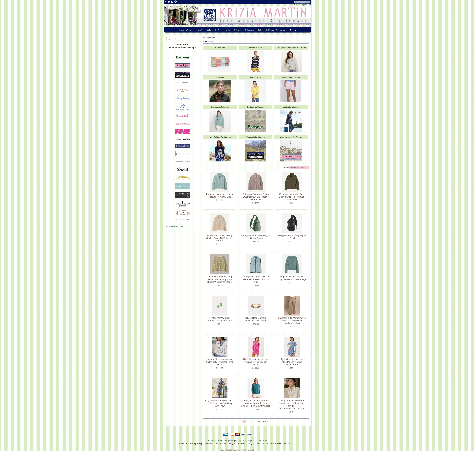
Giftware (237, 30)
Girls (226, 441)
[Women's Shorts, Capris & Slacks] (291, 100)
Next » (265, 421)
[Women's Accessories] (220, 71)
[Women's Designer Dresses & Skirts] (255, 71)
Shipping (242, 443)
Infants (238, 441)
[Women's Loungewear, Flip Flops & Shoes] (291, 71)
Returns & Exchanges (225, 443)
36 (259, 421)
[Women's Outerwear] (220, 100)
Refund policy (290, 443)
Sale (260, 30)
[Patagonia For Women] (255, 160)
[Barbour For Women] (255, 130)
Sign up (306, 2)
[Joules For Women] (291, 130)
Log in (297, 2)
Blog (250, 443)
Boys (231, 441)
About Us (183, 443)
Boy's (217, 30)
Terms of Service (274, 443)
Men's (200, 30)
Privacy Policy (196, 443)
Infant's (227, 30)
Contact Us (280, 30)
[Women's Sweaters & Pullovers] (220, 130)
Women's (189, 30)
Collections (249, 30)
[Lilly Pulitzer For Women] (220, 160)
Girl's (209, 30)
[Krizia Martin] (237, 23)
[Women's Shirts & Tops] (255, 100)
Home (181, 30)
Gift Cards (270, 30)
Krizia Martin (236, 450)
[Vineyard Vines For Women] (291, 160)
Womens (212, 441)
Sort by (286, 167)
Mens (219, 441)
